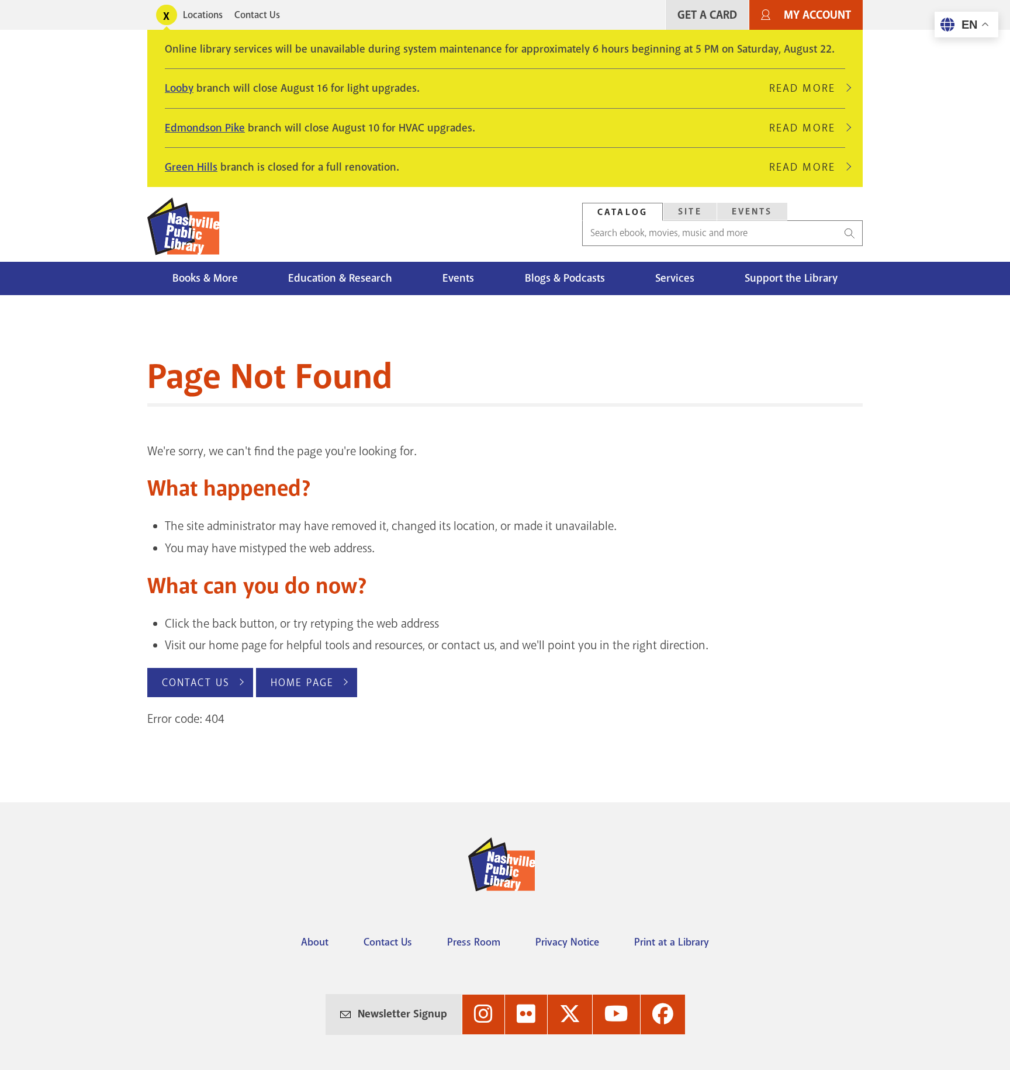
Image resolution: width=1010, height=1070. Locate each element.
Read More (807, 88)
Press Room (473, 942)
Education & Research (340, 278)
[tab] (622, 212)
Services (674, 278)
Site (690, 211)
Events (752, 211)
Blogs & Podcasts (565, 278)
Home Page (302, 682)
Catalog (622, 212)
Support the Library (791, 278)
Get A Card (707, 15)
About (314, 942)
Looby (179, 88)
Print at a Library (671, 942)
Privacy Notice (567, 942)
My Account (817, 15)
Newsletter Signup (402, 1014)
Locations (203, 15)
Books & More (205, 278)
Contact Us (257, 15)
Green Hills (191, 167)
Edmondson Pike (205, 128)
